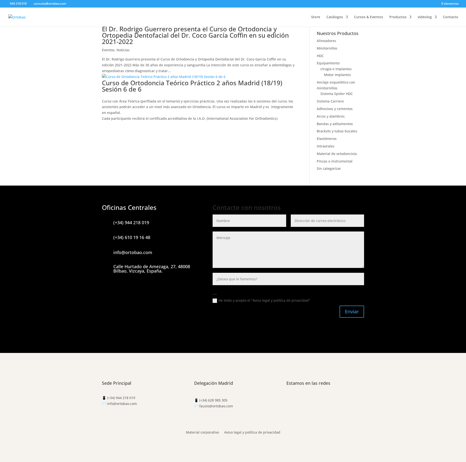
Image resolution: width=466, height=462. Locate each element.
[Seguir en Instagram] (300, 399)
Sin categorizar (329, 168)
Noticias (123, 50)
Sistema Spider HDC (336, 93)
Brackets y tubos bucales (337, 131)
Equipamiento (328, 63)
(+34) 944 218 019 (131, 222)
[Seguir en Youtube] (310, 399)
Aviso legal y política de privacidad (252, 433)
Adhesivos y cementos (335, 108)
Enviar (352, 311)
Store (315, 17)
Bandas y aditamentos (335, 123)
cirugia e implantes (336, 69)
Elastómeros (327, 138)
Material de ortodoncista (337, 153)
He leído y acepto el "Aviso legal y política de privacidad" (264, 300)
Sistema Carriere (330, 101)
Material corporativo (202, 433)
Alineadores (326, 40)
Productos (398, 17)
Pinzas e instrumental (334, 161)
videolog (425, 17)
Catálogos (334, 17)
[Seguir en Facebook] (290, 399)
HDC (320, 55)
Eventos (108, 50)
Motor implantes (337, 74)
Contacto (450, 17)
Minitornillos (327, 48)
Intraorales (325, 146)
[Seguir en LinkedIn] (319, 399)
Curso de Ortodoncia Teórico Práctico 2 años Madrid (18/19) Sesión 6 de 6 (192, 86)
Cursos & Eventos (368, 17)
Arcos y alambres (331, 116)
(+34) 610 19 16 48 (131, 237)
